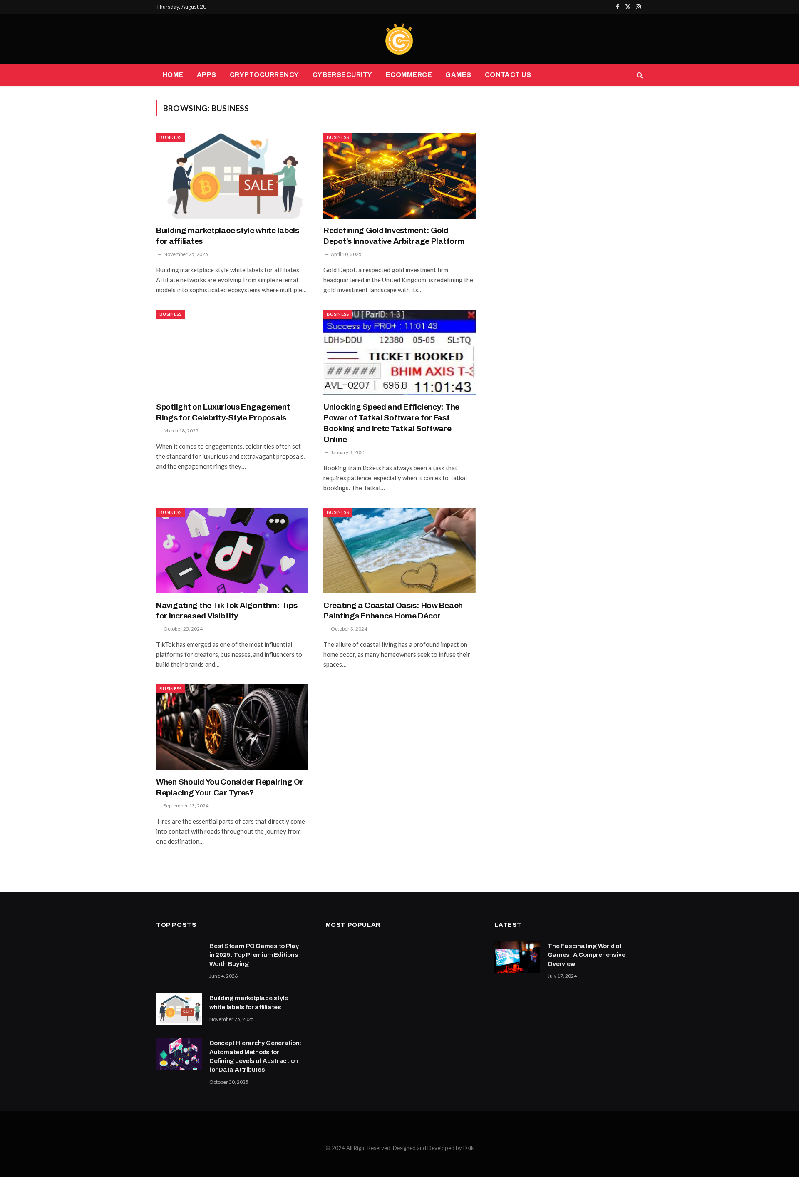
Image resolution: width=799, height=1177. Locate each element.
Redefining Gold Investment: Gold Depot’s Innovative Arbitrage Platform (393, 236)
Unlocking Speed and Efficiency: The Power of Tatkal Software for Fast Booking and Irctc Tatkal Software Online (391, 422)
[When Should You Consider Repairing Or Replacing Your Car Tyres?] (232, 727)
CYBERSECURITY (342, 74)
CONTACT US (508, 74)
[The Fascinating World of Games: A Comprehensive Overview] (517, 957)
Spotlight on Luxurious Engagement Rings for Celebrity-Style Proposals (223, 412)
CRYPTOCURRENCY (264, 74)
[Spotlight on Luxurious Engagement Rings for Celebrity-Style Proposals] (232, 352)
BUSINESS (170, 137)
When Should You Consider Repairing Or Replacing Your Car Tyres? (229, 787)
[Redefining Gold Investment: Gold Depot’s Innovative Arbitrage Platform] (399, 176)
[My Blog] (399, 39)
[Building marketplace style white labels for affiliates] (232, 176)
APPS (206, 74)
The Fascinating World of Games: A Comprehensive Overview (586, 955)
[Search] (639, 75)
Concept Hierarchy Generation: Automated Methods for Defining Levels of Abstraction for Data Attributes (255, 1056)
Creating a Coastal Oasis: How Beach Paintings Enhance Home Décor (393, 611)
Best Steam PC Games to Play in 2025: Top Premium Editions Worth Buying (254, 955)
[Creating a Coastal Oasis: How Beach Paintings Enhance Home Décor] (399, 550)
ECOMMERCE (409, 74)
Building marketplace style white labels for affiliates (227, 236)
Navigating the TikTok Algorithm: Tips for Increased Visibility (226, 611)
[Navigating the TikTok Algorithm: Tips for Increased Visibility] (232, 550)
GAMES (458, 74)
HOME (173, 74)
